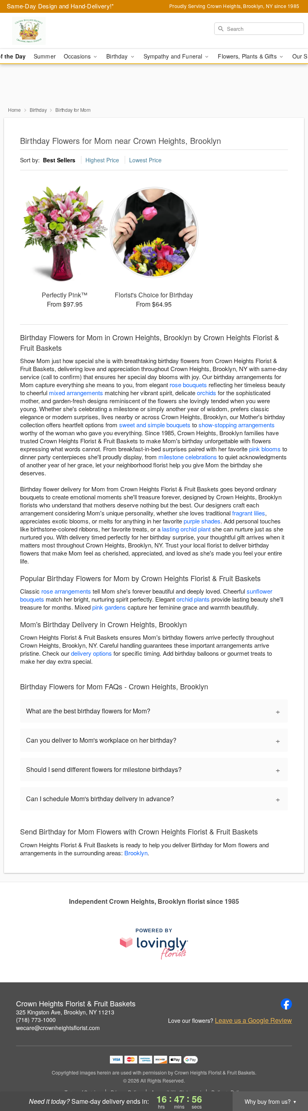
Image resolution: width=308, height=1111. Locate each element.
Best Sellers (59, 160)
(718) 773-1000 (36, 1020)
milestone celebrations (187, 456)
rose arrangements (66, 591)
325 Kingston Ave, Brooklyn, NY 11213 (65, 1012)
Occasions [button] (78, 56)
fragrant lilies (248, 513)
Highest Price (102, 160)
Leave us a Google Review (253, 1020)
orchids (206, 392)
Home (14, 109)
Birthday (38, 109)
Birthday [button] (117, 56)
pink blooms (265, 448)
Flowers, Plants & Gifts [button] (248, 56)
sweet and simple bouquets (154, 424)
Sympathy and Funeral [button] (174, 56)
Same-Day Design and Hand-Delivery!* (60, 6)
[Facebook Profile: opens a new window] (286, 1004)
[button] (287, 1077)
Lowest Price (145, 160)
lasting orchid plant (186, 529)
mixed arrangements (76, 392)
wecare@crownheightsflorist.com (58, 1028)
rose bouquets (188, 384)
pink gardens (109, 607)
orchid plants (193, 599)
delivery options (91, 653)
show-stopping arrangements (237, 424)
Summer (45, 56)
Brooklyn (136, 852)
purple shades (202, 521)
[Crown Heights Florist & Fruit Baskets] (53, 31)
